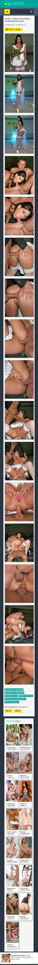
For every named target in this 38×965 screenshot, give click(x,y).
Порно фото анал (12, 696)
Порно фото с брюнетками (15, 693)
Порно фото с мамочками (14, 690)
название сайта (14, 4)
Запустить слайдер (14, 29)
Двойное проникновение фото (16, 699)
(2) (9, 711)
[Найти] (31, 11)
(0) (18, 711)
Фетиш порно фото (12, 702)
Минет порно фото (26, 696)
